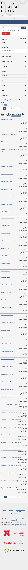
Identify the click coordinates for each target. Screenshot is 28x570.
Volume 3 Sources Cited (7, 322)
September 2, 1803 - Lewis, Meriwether (11, 419)
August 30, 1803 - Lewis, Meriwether (10, 404)
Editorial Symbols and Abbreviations (10, 134)
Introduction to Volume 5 (7, 181)
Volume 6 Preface (5, 256)
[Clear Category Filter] (11, 50)
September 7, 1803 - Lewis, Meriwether (11, 457)
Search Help (6, 30)
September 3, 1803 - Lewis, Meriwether (11, 427)
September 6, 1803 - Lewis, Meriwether (11, 450)
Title (2, 104)
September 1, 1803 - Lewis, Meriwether (11, 412)
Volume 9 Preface (5, 263)
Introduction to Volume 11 (7, 218)
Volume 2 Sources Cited (7, 315)
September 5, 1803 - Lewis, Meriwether (11, 442)
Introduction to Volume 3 (7, 119)
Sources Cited (4, 300)
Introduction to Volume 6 (7, 204)
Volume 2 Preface (5, 212)
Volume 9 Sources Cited (7, 351)
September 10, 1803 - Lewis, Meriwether (11, 480)
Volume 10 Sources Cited (7, 359)
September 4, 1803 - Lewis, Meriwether (11, 434)
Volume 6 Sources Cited (7, 374)
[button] (19, 100)
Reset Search (6, 33)
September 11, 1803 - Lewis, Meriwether (11, 488)
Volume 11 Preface (5, 277)
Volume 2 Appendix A (6, 284)
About (10, 513)
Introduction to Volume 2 (7, 126)
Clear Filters (22, 38)
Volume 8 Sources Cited (7, 344)
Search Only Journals (15, 115)
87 (16, 108)
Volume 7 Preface (5, 248)
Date (5, 104)
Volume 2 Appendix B (6, 307)
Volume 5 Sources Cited (7, 366)
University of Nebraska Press (20, 522)
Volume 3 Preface (5, 233)
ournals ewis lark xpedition (9, 7)
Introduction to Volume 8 (7, 166)
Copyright (16, 513)
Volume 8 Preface (5, 240)
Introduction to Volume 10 (7, 196)
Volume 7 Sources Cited (7, 381)
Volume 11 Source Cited (7, 397)
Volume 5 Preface (5, 225)
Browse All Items (14, 30)
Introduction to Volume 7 (7, 158)
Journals (4, 50)
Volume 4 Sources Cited (7, 389)
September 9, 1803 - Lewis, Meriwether (11, 472)
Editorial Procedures (6, 142)
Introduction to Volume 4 (7, 189)
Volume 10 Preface (5, 330)
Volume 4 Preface (5, 271)
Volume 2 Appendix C (6, 292)
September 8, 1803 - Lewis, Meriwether (11, 465)
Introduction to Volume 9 (7, 174)
